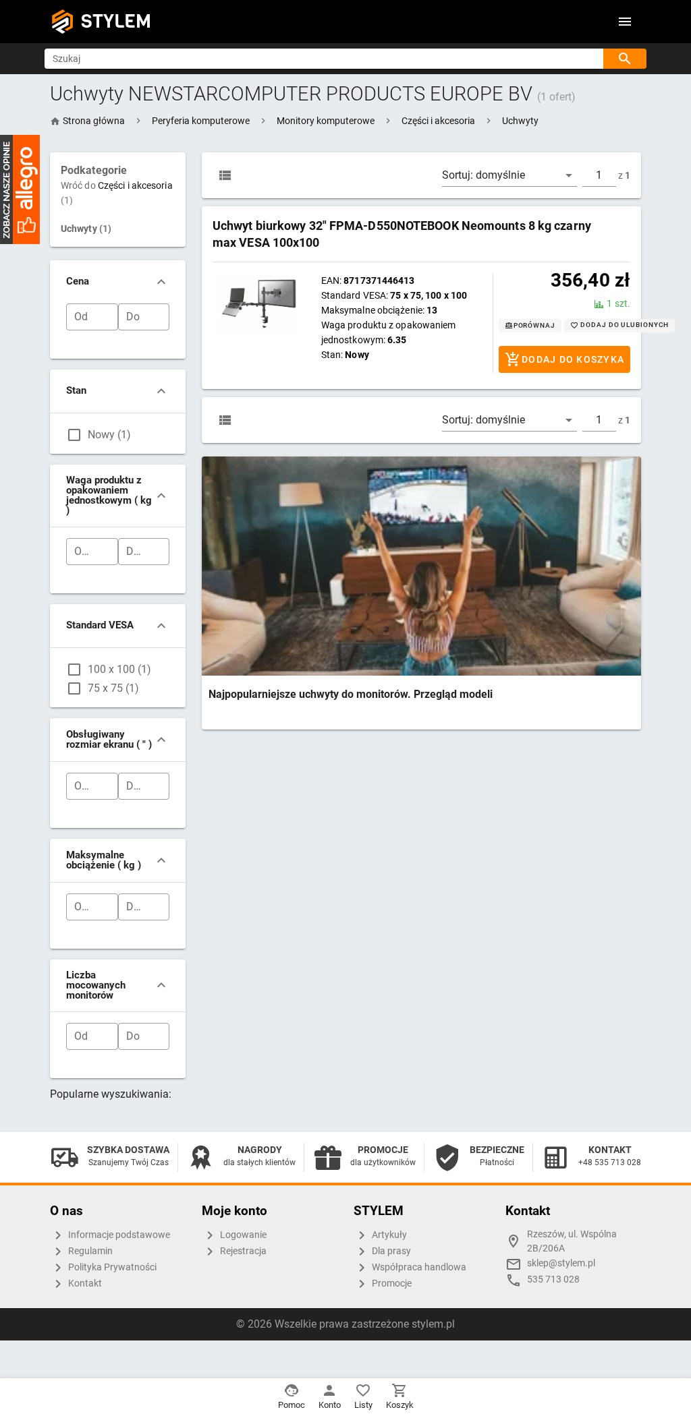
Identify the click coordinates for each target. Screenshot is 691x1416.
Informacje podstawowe (118, 1235)
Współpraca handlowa (418, 1267)
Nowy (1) (109, 434)
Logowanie (242, 1235)
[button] (201, 121)
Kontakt (84, 1283)
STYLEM (116, 21)
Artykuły (388, 1235)
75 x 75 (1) (113, 688)
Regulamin (89, 1251)
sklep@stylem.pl (561, 1263)
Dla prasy (390, 1251)
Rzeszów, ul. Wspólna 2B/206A (572, 1242)
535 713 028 (553, 1279)
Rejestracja (242, 1251)
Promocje (391, 1283)
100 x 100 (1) (119, 669)
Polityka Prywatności (111, 1267)
